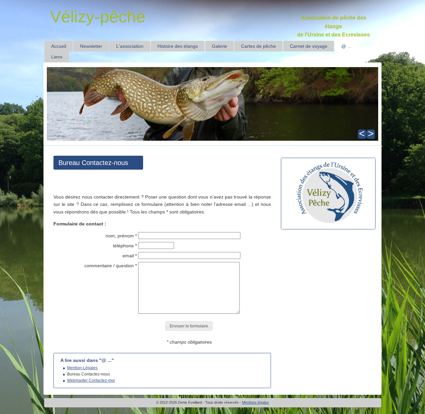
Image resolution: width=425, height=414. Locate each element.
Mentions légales (255, 402)
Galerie (219, 46)
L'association (129, 46)
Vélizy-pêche (97, 16)
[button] (188, 326)
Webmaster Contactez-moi (91, 380)
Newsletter (91, 46)
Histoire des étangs (177, 46)
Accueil (58, 46)
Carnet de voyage (308, 46)
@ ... (346, 46)
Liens (56, 56)
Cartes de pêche (258, 46)
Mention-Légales (82, 368)
